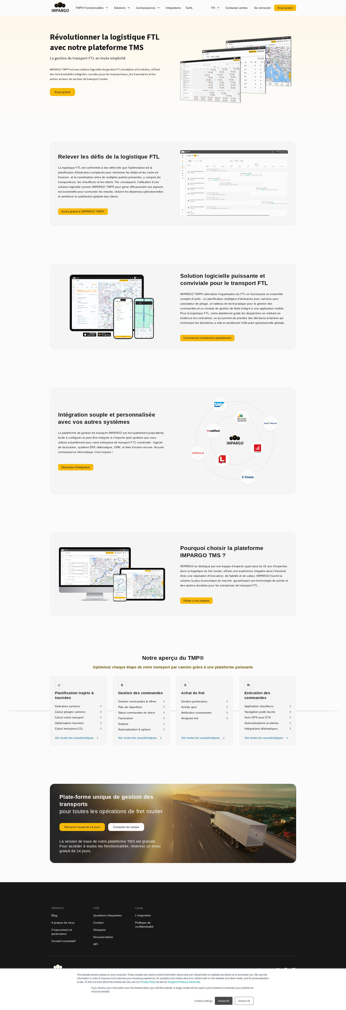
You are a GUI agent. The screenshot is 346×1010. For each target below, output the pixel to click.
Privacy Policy (148, 981)
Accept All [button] (223, 1000)
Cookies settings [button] (203, 1000)
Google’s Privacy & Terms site (184, 981)
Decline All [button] (244, 1000)
